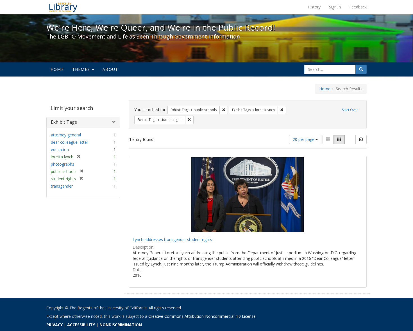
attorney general (66, 135)
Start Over (350, 109)
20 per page (304, 139)
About (110, 69)
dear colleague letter (69, 142)
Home (57, 69)
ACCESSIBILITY (81, 324)
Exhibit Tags (64, 122)
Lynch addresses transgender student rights (172, 239)
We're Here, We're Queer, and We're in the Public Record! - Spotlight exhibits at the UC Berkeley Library (63, 7)
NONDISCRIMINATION (120, 324)
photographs (62, 164)
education (60, 149)
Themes (81, 69)
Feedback (358, 7)
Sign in (335, 7)
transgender (62, 186)
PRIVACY (54, 324)
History (314, 7)
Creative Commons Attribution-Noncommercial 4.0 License (202, 316)
